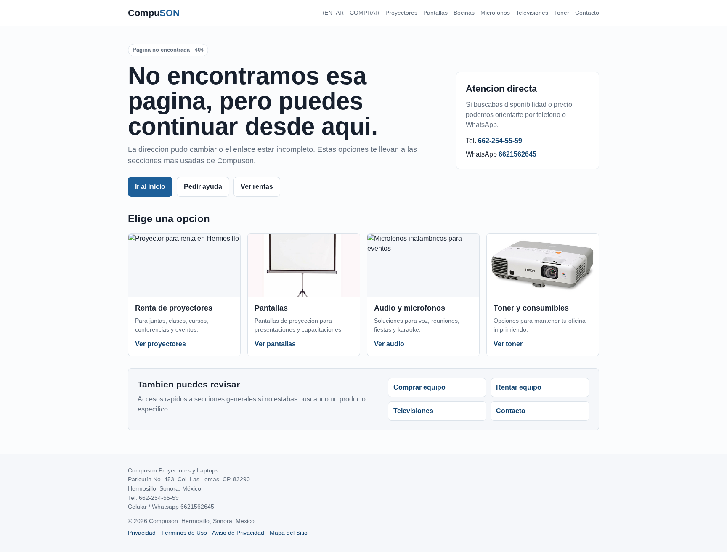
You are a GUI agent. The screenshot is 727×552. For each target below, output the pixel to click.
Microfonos (495, 12)
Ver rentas (257, 186)
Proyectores (401, 12)
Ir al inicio (150, 186)
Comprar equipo (419, 387)
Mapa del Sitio (289, 532)
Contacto (587, 12)
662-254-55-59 (500, 140)
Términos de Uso (184, 532)
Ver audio (389, 344)
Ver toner (508, 344)
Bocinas (464, 12)
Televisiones (532, 12)
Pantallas (435, 12)
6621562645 (517, 154)
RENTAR (332, 12)
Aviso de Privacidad (238, 532)
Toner (561, 12)
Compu (154, 13)
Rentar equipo (518, 387)
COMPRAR (364, 12)
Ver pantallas (275, 344)
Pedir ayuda (203, 186)
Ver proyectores (160, 344)
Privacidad (142, 532)
